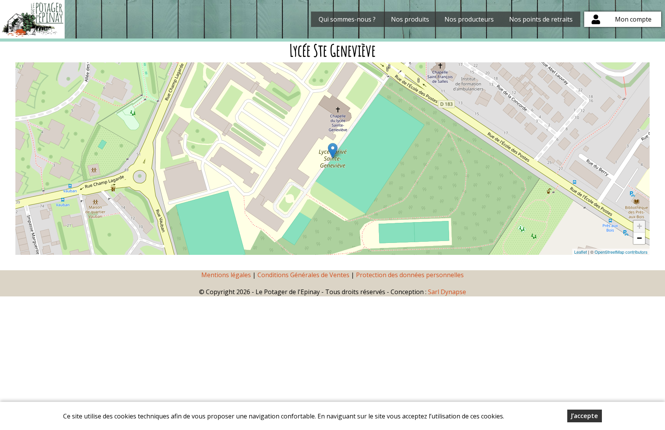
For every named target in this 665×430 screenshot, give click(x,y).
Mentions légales (226, 275)
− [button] (639, 238)
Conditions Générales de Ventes (304, 275)
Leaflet (580, 252)
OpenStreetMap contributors (621, 252)
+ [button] (639, 226)
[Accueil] (32, 19)
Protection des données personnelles (410, 275)
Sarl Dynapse (447, 292)
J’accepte (584, 416)
